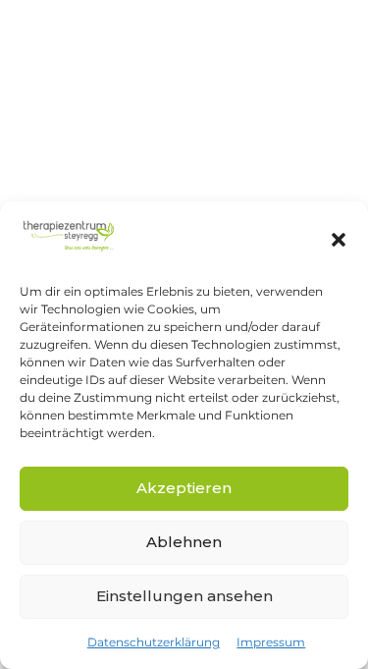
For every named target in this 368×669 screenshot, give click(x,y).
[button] (338, 240)
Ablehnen (184, 541)
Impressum (271, 642)
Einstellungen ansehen (184, 595)
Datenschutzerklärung (153, 642)
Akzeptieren (184, 487)
